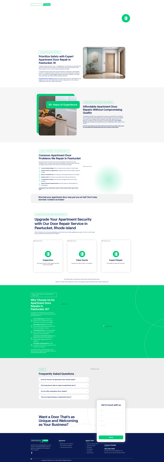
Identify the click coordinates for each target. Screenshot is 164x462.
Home (58, 5)
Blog (75, 5)
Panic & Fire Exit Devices (92, 443)
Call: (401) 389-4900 (51, 36)
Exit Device (89, 447)
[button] (64, 379)
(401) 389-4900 (109, 449)
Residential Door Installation (66, 443)
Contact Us (84, 5)
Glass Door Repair (91, 445)
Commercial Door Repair (66, 445)
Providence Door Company (52, 460)
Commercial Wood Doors (66, 447)
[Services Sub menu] (70, 5)
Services (66, 5)
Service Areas (90, 452)
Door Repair (89, 449)
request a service (116, 5)
